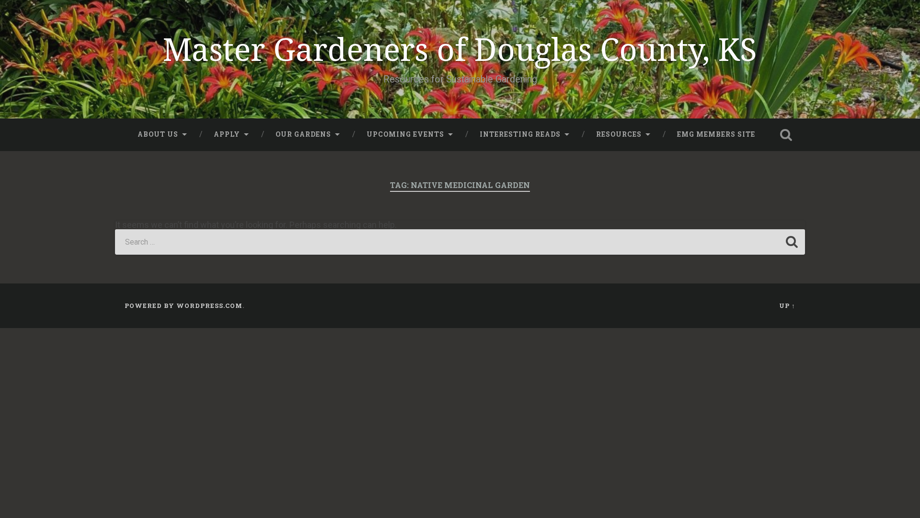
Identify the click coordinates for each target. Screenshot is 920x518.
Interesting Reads (520, 134)
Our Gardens (303, 134)
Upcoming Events (405, 134)
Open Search (785, 134)
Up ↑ (787, 305)
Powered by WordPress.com (183, 305)
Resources (619, 134)
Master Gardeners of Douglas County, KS (460, 49)
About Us (158, 134)
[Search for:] (460, 242)
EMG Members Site (716, 134)
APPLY (227, 134)
